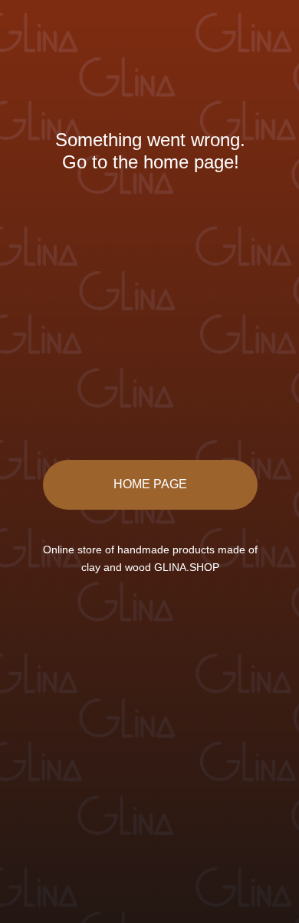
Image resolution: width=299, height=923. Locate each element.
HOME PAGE (150, 484)
